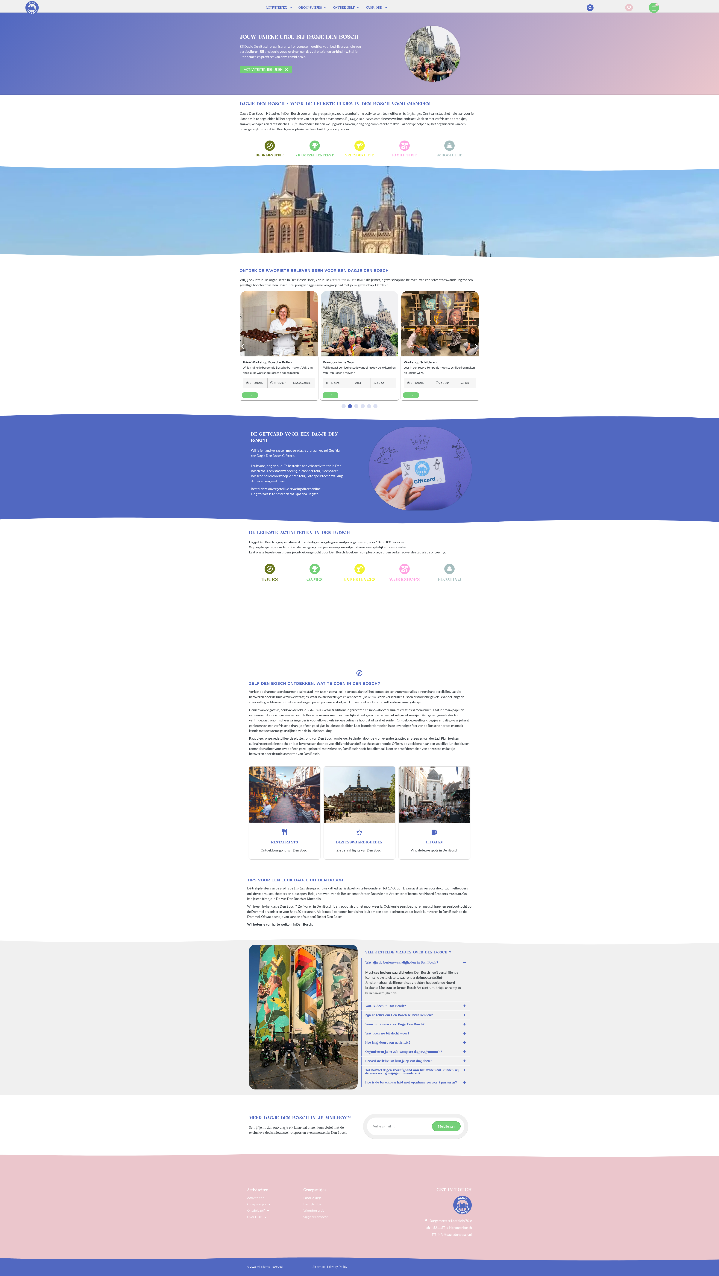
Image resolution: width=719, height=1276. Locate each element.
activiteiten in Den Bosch (347, 280)
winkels (373, 697)
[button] (590, 7)
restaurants (315, 710)
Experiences (359, 579)
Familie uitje (312, 1198)
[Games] (314, 569)
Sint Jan (299, 888)
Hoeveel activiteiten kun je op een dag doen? (398, 1061)
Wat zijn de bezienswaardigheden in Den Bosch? (401, 962)
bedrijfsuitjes (412, 113)
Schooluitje (449, 155)
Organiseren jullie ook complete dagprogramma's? (403, 1052)
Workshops (404, 579)
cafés (446, 720)
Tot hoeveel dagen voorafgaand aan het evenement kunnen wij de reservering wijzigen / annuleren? (412, 1071)
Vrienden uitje (313, 1210)
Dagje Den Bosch (362, 119)
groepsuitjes (326, 113)
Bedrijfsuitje (270, 155)
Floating (449, 579)
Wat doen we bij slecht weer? (387, 1033)
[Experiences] (359, 569)
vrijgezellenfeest (315, 1217)
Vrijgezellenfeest (314, 155)
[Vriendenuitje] (359, 145)
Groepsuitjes (310, 7)
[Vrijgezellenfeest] (314, 145)
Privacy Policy (337, 1267)
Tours (270, 579)
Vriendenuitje (359, 155)
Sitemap (319, 1267)
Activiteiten (276, 7)
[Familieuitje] (404, 145)
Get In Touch (454, 1190)
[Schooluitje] (449, 145)
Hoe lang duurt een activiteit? (387, 1042)
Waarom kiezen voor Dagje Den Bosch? (394, 1024)
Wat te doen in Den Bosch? (385, 1006)
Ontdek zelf (344, 7)
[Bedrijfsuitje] (269, 145)
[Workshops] (404, 569)
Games (315, 579)
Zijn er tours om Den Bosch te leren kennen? (399, 1015)
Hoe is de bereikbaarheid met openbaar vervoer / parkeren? (411, 1082)
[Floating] (449, 569)
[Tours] (269, 569)
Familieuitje (404, 155)
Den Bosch (320, 692)
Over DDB (374, 7)
